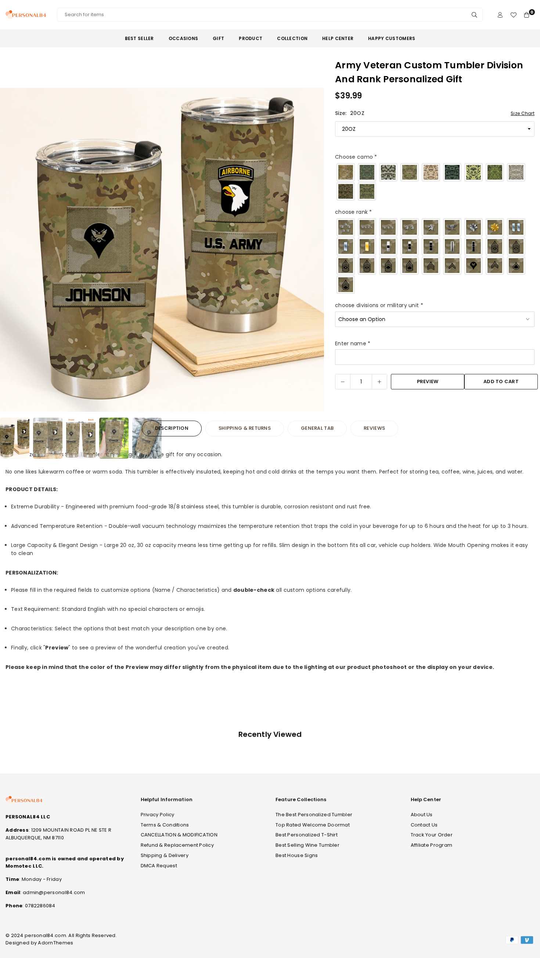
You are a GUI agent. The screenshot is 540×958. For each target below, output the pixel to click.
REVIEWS (374, 428)
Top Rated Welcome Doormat (313, 824)
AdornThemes (55, 942)
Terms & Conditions (165, 824)
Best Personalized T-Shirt (307, 834)
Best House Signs (297, 855)
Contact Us (424, 824)
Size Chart (522, 113)
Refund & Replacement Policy (177, 845)
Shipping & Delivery (164, 855)
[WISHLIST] (513, 14)
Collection (292, 38)
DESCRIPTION (171, 428)
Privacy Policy (157, 814)
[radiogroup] (434, 182)
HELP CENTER (337, 38)
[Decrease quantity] (342, 381)
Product (250, 38)
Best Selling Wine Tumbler (307, 845)
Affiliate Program (432, 845)
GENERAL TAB (317, 428)
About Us (422, 814)
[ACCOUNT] (500, 14)
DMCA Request (159, 865)
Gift (218, 38)
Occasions (183, 38)
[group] (162, 250)
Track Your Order (432, 834)
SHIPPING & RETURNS (245, 428)
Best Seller (139, 38)
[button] (313, 251)
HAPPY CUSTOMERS (391, 38)
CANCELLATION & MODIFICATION (179, 834)
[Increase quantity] (379, 381)
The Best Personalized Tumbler (314, 814)
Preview (428, 381)
